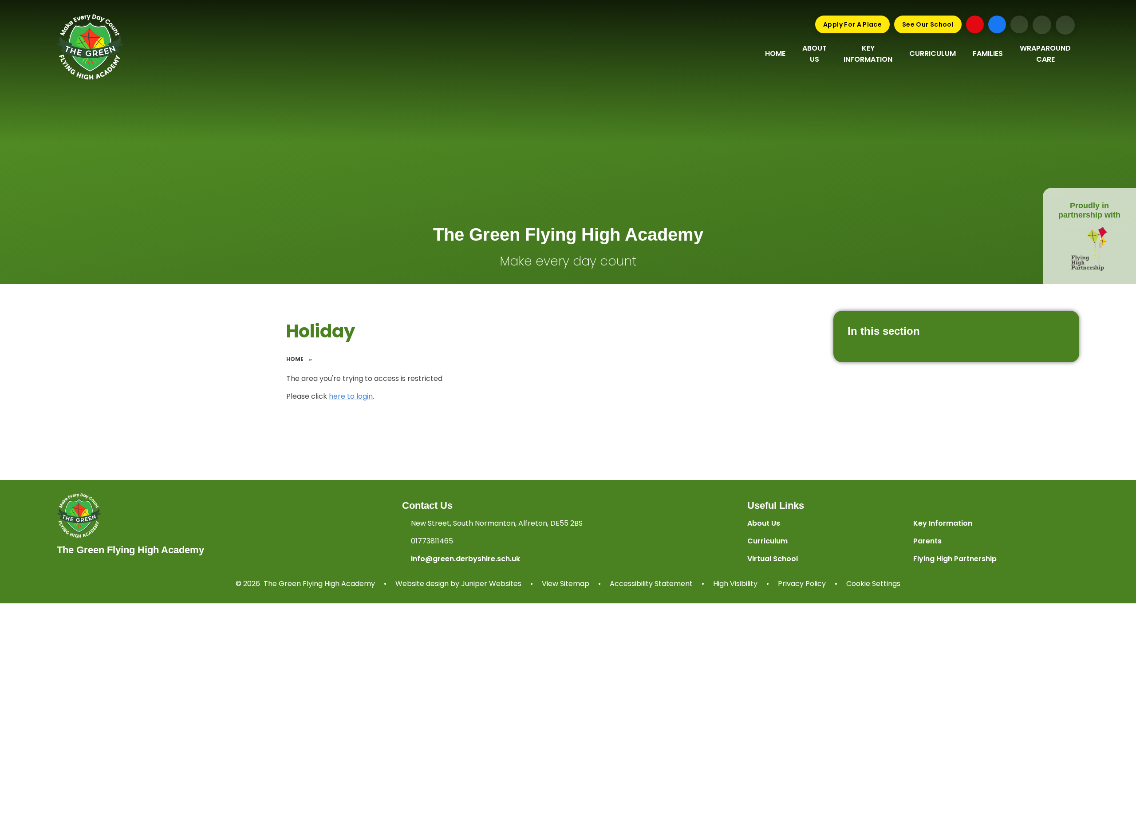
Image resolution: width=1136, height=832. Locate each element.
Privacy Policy (802, 583)
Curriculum (767, 541)
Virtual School (772, 559)
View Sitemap (565, 583)
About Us (763, 523)
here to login (351, 396)
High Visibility (735, 583)
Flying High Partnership (955, 559)
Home (295, 359)
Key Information (942, 523)
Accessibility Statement (651, 583)
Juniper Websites (491, 583)
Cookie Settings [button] (873, 583)
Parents (927, 541)
